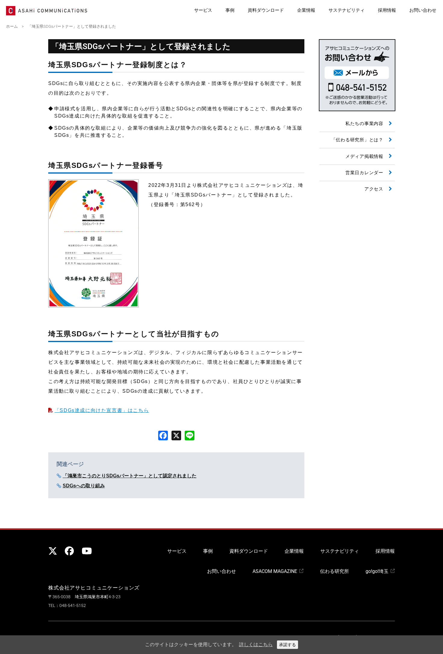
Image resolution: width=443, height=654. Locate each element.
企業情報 (306, 10)
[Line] (189, 435)
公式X (52, 550)
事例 (229, 10)
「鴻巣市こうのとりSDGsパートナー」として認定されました (129, 475)
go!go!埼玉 (377, 571)
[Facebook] (163, 435)
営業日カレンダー (364, 172)
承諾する (287, 644)
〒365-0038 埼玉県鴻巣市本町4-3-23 (84, 596)
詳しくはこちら (256, 644)
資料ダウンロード (266, 10)
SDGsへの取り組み (84, 485)
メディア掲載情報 (364, 156)
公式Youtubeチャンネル (85, 550)
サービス (203, 10)
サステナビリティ (346, 10)
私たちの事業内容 (364, 123)
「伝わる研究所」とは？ (357, 140)
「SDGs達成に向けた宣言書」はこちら (102, 410)
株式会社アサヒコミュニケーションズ (94, 588)
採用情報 (387, 10)
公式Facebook (69, 550)
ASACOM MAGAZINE (275, 571)
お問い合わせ (422, 10)
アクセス (373, 189)
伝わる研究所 (334, 571)
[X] (176, 435)
